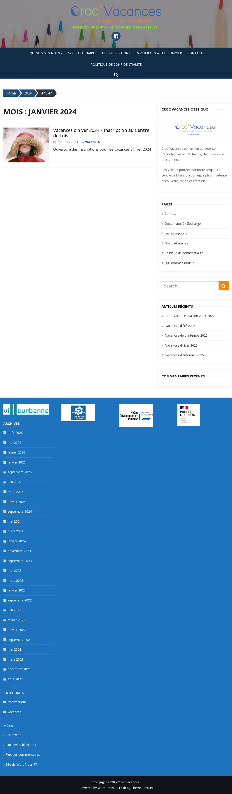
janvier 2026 (17, 462)
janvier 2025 (17, 502)
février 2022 (16, 620)
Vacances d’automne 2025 (184, 355)
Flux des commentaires (23, 754)
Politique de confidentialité (116, 64)
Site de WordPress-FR (22, 764)
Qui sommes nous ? (46, 53)
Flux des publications (21, 745)
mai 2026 (14, 442)
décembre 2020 (19, 669)
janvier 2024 (17, 541)
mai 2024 (14, 521)
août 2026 (15, 432)
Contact (195, 53)
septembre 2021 (20, 639)
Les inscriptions (116, 53)
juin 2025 (14, 482)
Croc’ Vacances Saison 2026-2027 (190, 316)
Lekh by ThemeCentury (136, 788)
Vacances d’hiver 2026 (181, 345)
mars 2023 (15, 580)
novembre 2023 (19, 551)
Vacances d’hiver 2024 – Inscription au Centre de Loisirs (101, 133)
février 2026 (16, 452)
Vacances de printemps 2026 (186, 335)
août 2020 (15, 679)
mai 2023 (14, 570)
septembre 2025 (20, 472)
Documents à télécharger (159, 53)
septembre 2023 (20, 561)
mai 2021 (14, 649)
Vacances (14, 712)
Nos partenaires (82, 53)
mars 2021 (15, 659)
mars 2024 (15, 531)
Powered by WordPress (96, 788)
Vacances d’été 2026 (180, 325)
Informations (17, 702)
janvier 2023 (17, 590)
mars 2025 (15, 492)
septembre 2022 (20, 600)
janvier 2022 (17, 629)
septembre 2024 (20, 511)
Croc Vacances (88, 142)
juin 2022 (14, 610)
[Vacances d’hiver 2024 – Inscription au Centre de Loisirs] (26, 145)
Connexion (13, 735)
